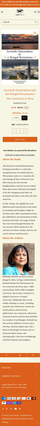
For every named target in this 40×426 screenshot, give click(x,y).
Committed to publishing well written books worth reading (17, 418)
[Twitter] (11, 409)
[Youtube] (16, 409)
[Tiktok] (19, 409)
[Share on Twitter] (19, 355)
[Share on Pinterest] (33, 355)
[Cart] (39, 12)
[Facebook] (3, 409)
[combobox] (20, 22)
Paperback (16, 118)
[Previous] (5, 57)
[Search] (35, 22)
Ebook (24, 118)
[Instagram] (7, 409)
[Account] (35, 12)
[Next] (35, 57)
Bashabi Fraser (20, 103)
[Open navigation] (7, 11)
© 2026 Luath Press (10, 415)
